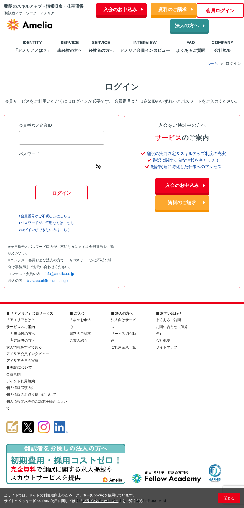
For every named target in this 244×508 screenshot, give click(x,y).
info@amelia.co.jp (59, 273)
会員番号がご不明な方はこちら (46, 216)
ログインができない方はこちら (46, 229)
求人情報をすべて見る (24, 347)
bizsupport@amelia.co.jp (47, 280)
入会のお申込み (120, 9)
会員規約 (13, 374)
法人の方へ (187, 25)
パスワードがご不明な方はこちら (47, 223)
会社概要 (163, 340)
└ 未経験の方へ (22, 333)
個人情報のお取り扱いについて (31, 394)
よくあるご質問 (168, 320)
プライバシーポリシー (100, 500)
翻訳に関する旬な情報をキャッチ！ (186, 159)
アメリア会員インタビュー (27, 353)
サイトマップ (166, 347)
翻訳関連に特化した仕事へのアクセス (186, 166)
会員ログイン (220, 10)
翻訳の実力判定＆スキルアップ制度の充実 (186, 153)
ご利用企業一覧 (123, 347)
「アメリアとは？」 (22, 320)
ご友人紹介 (78, 340)
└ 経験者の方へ (22, 340)
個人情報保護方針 (20, 387)
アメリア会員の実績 (22, 360)
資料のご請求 (172, 9)
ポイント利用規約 (20, 381)
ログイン (61, 193)
